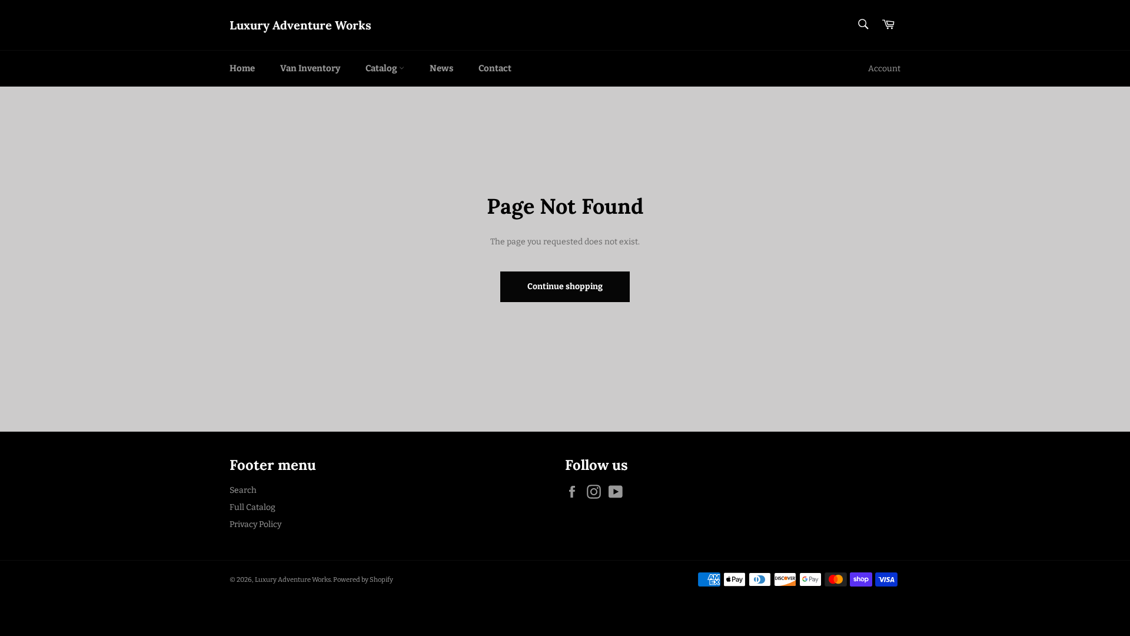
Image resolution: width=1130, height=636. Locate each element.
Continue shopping (565, 286)
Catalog (382, 68)
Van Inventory (310, 68)
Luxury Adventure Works (300, 25)
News (441, 68)
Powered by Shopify (363, 580)
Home (242, 68)
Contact (494, 68)
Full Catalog (252, 507)
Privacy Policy (255, 524)
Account (884, 69)
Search (243, 490)
